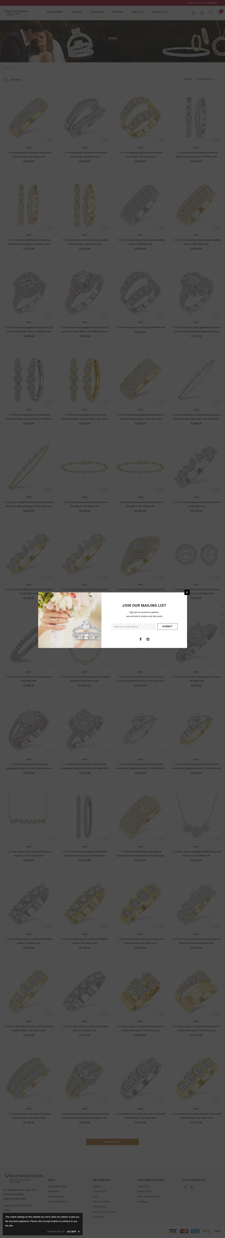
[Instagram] (147, 639)
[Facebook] (140, 639)
